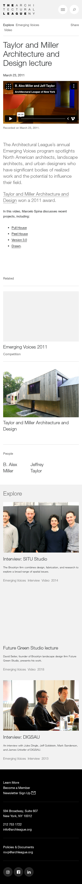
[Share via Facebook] (67, 25)
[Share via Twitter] (62, 25)
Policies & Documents (18, 847)
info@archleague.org (17, 829)
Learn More (11, 782)
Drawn (16, 246)
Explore (8, 25)
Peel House (20, 234)
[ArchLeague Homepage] (19, 9)
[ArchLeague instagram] (8, 872)
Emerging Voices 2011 (25, 347)
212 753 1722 (12, 824)
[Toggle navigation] (63, 9)
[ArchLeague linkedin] (29, 872)
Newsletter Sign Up (17, 793)
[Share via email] (55, 25)
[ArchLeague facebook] (19, 872)
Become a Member (16, 788)
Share (75, 25)
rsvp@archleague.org (18, 852)
